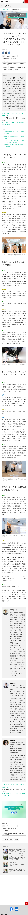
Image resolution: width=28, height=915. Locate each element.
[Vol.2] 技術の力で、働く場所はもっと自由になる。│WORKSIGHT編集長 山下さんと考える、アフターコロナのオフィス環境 (14, 39)
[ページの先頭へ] (26, 903)
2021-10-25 (4, 49)
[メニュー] (26, 1)
